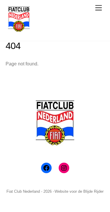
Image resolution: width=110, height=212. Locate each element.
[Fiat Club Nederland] (19, 30)
